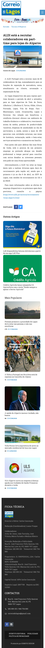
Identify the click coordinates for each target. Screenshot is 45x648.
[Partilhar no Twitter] (21, 207)
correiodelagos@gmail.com (19, 613)
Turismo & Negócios (18, 27)
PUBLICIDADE (32, 634)
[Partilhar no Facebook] (16, 207)
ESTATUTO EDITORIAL (17, 634)
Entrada (6, 27)
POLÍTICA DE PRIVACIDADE (19, 636)
